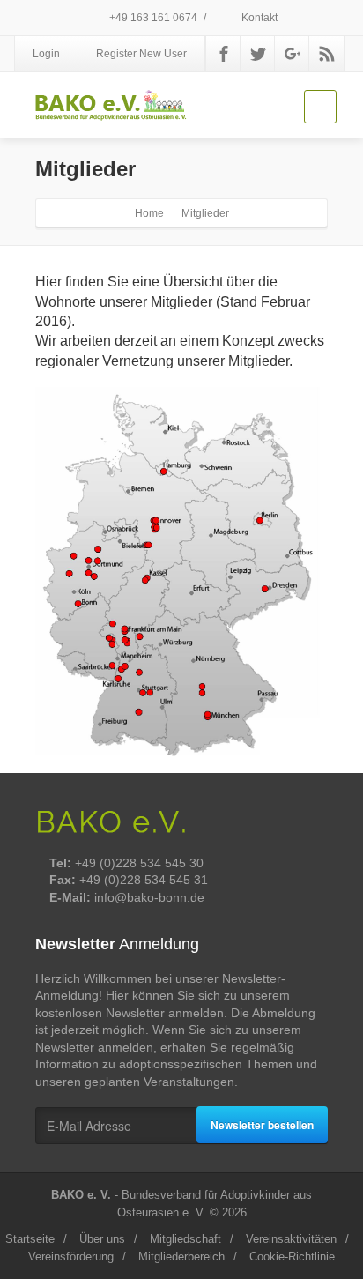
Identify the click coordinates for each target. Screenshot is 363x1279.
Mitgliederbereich (181, 1256)
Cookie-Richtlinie (292, 1256)
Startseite (30, 1239)
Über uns (102, 1239)
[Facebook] (223, 53)
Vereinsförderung (71, 1256)
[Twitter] (258, 53)
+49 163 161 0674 (152, 17)
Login (46, 54)
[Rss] (326, 53)
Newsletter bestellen (262, 1125)
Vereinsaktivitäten (291, 1239)
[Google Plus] (292, 53)
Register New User (141, 54)
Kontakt (258, 17)
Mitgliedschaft (185, 1239)
